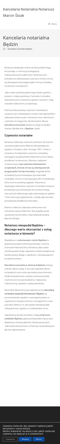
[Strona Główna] (4, 49)
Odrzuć (39, 439)
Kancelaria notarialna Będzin (20, 49)
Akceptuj (25, 439)
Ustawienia (10, 439)
